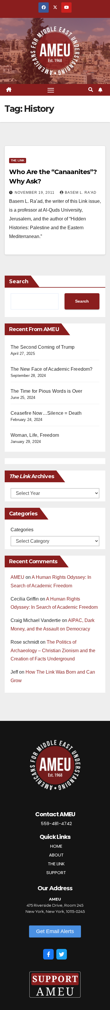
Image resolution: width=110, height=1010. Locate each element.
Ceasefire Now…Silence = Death (46, 413)
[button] (90, 89)
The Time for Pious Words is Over (46, 391)
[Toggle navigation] (50, 90)
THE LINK (56, 864)
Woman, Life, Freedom (35, 435)
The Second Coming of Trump (43, 347)
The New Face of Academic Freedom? (52, 369)
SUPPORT (56, 872)
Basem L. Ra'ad (81, 192)
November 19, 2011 (35, 192)
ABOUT (56, 855)
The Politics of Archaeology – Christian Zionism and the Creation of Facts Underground (53, 651)
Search (18, 281)
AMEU (17, 577)
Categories (22, 529)
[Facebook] (48, 954)
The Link (17, 160)
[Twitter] (61, 954)
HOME (56, 846)
